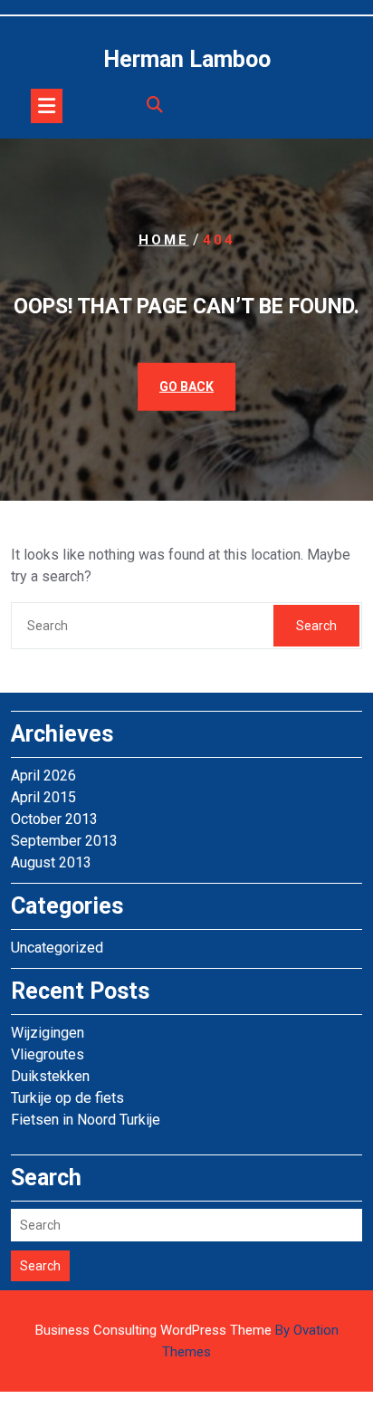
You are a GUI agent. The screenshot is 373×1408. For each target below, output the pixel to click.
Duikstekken (50, 1076)
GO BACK (186, 386)
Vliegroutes (47, 1054)
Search (316, 625)
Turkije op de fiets (67, 1097)
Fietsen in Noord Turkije (85, 1119)
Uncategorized (57, 947)
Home (164, 240)
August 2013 (51, 862)
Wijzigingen (47, 1032)
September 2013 (64, 840)
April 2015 (43, 797)
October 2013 (54, 819)
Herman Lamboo (187, 59)
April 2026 (43, 775)
